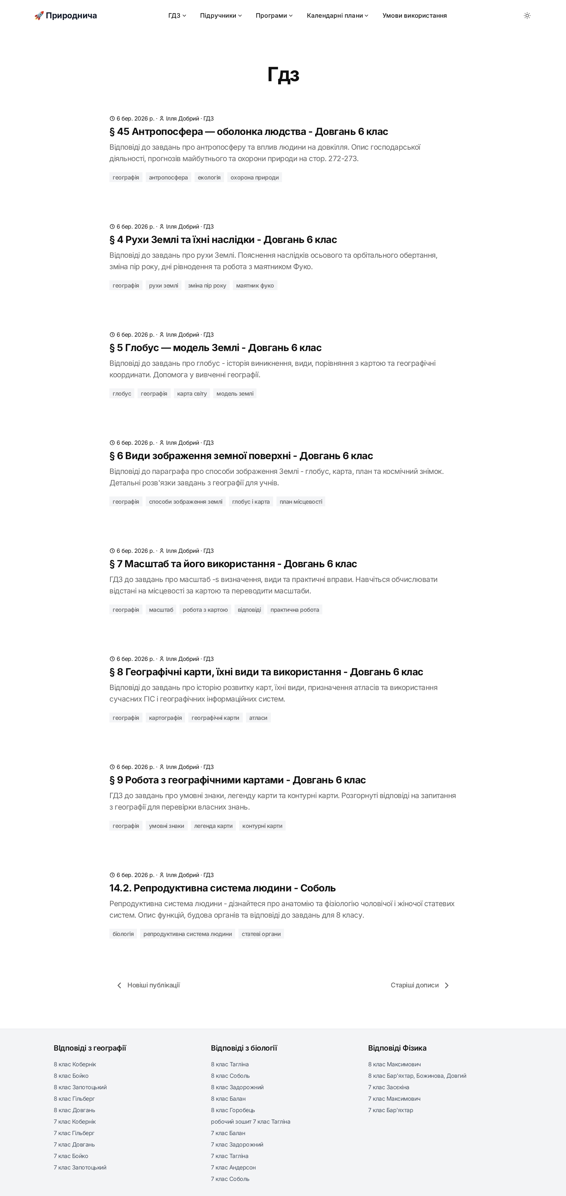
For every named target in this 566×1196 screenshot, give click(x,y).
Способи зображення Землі (185, 501)
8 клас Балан (228, 1098)
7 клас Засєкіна (388, 1087)
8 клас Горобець (233, 1110)
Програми (271, 15)
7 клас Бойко (71, 1155)
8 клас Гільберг (74, 1098)
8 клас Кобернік (75, 1064)
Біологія (123, 933)
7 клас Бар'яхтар (390, 1110)
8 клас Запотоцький (80, 1087)
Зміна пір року (207, 285)
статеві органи (261, 933)
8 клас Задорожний (237, 1087)
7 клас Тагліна (229, 1155)
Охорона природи (255, 177)
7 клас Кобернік (75, 1121)
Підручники (218, 15)
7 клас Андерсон (233, 1167)
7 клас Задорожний (237, 1144)
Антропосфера (168, 177)
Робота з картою (205, 609)
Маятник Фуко (255, 285)
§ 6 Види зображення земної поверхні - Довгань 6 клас (241, 455)
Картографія (165, 717)
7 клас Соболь (230, 1178)
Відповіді (249, 609)
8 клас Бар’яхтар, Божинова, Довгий (417, 1075)
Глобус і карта (251, 501)
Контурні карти (262, 825)
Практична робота (295, 609)
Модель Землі (235, 393)
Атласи (258, 717)
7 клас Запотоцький (80, 1167)
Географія (126, 177)
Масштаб (161, 609)
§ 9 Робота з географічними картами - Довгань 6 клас (237, 780)
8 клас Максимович (394, 1064)
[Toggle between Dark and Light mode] (527, 16)
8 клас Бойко (71, 1075)
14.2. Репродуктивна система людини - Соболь (222, 888)
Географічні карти (215, 717)
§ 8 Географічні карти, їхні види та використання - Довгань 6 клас (266, 672)
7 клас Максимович (394, 1098)
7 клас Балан (228, 1133)
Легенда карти (213, 825)
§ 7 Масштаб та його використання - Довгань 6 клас (233, 564)
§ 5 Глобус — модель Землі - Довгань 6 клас (215, 347)
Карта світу (192, 393)
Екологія (209, 177)
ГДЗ (174, 15)
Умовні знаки (166, 825)
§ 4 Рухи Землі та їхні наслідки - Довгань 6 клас (223, 239)
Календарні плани (335, 15)
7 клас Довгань (74, 1144)
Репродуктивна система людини (187, 933)
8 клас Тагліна (230, 1064)
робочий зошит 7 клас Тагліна (250, 1121)
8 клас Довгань (74, 1110)
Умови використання (415, 15)
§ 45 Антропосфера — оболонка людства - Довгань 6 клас (248, 131)
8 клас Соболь (230, 1075)
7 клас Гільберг (74, 1133)
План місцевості (301, 501)
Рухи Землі (163, 285)
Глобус (122, 393)
